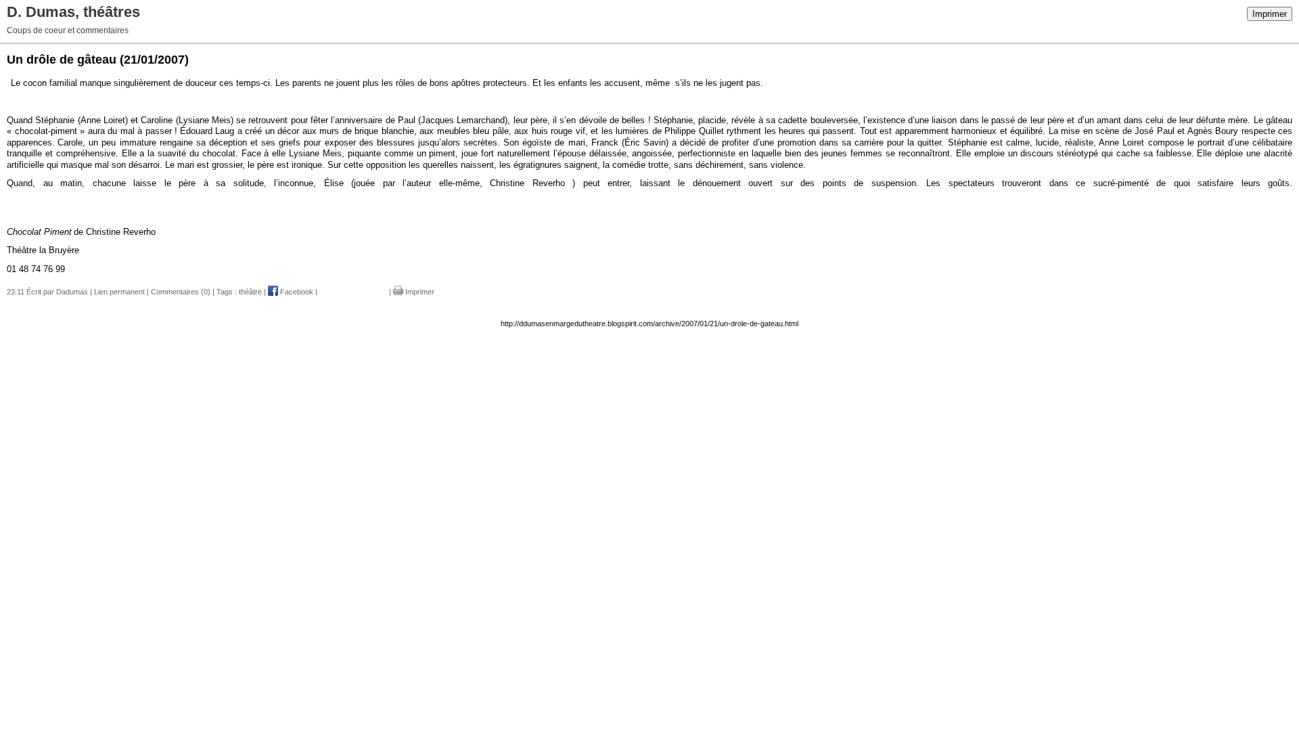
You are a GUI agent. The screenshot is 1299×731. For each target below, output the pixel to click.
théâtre (250, 292)
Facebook (295, 292)
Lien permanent (119, 292)
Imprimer (1269, 14)
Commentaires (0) (180, 292)
